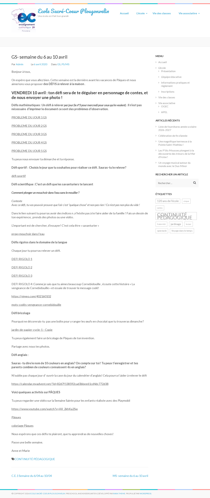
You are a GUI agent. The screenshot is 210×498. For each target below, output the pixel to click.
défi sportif (18, 176)
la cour (188, 224)
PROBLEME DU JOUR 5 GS (29, 151)
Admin (19, 64)
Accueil (124, 13)
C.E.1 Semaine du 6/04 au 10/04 (31, 476)
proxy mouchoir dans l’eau (27, 234)
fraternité (161, 224)
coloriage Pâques (22, 425)
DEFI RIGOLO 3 (21, 275)
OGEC (164, 106)
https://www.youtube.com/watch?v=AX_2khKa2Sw (44, 409)
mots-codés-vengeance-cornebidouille (36, 304)
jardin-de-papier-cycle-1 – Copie (31, 330)
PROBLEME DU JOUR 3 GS (29, 134)
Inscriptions (167, 91)
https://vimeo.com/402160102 (31, 296)
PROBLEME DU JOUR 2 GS (29, 125)
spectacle (162, 230)
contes (160, 208)
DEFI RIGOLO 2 (21, 267)
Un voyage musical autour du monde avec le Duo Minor (174, 164)
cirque (186, 201)
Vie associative (188, 13)
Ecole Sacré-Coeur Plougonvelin (73, 10)
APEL (164, 112)
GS (59, 64)
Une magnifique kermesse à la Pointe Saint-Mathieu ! (175, 143)
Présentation (168, 71)
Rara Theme (119, 493)
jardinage (176, 224)
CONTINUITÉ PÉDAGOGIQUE (34, 459)
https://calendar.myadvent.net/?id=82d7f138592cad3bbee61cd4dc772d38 (59, 384)
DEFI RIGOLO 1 (21, 259)
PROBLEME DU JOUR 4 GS (29, 142)
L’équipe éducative (171, 76)
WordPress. (146, 493)
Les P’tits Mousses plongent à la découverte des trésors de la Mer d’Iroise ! (176, 153)
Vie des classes (162, 13)
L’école (140, 13)
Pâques (16, 417)
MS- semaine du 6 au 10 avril (130, 476)
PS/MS (65, 64)
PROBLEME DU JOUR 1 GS (29, 117)
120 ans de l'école (168, 201)
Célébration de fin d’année (172, 135)
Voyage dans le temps (181, 230)
